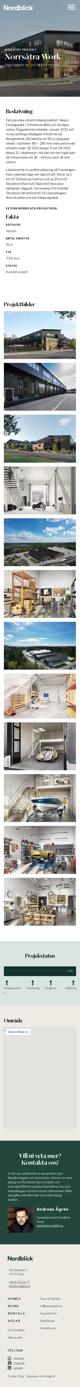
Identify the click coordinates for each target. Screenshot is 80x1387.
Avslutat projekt (21, 50)
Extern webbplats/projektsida (31, 208)
